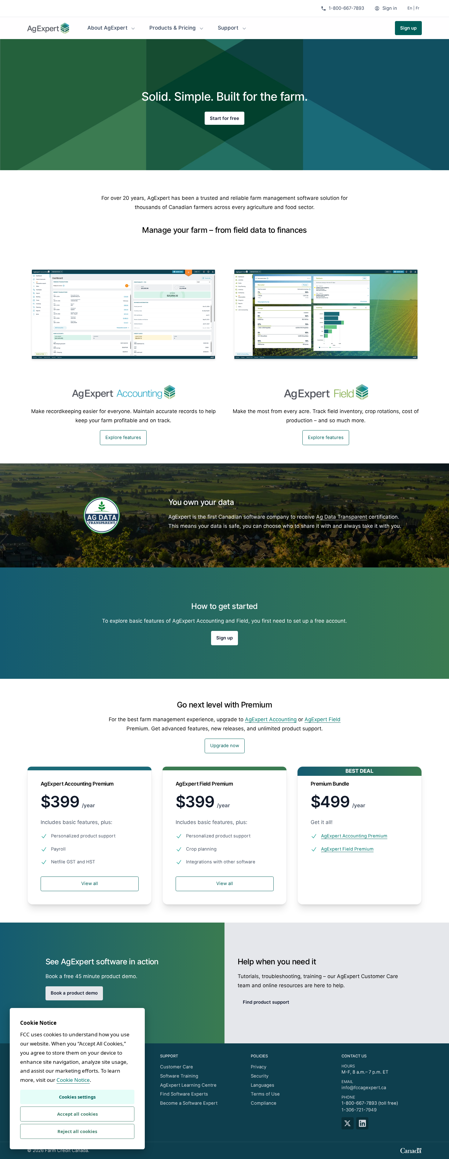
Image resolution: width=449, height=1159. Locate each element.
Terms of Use (265, 1094)
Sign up (408, 28)
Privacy (258, 1067)
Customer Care (176, 1067)
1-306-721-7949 (359, 1110)
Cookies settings (77, 1097)
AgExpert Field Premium (347, 849)
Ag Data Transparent (341, 517)
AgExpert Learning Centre (188, 1085)
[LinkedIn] (363, 1123)
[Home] (48, 28)
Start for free (224, 118)
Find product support (266, 1002)
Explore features (123, 437)
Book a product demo (74, 993)
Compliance (263, 1103)
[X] (348, 1123)
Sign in (389, 8)
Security (259, 1076)
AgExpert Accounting (271, 719)
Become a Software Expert (188, 1103)
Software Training (179, 1076)
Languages (262, 1085)
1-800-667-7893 (346, 8)
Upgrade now (224, 745)
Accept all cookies (77, 1114)
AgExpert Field (323, 719)
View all (89, 883)
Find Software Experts (184, 1094)
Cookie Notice (73, 1079)
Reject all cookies (77, 1131)
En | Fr (413, 8)
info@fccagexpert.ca (363, 1087)
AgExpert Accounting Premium (354, 836)
